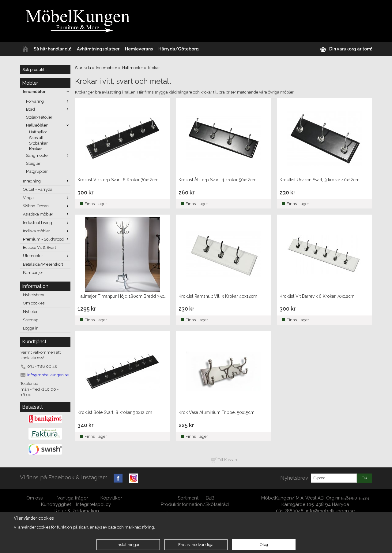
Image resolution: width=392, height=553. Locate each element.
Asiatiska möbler (38, 214)
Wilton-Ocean (36, 206)
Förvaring (35, 101)
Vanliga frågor (72, 498)
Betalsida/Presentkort (43, 264)
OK (364, 478)
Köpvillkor (111, 498)
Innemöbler (34, 91)
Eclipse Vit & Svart (39, 247)
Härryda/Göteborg (178, 48)
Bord (30, 109)
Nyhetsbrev (33, 295)
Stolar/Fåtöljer (39, 117)
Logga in (31, 328)
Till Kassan (227, 459)
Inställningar (128, 544)
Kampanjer (33, 272)
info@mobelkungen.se (330, 511)
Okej (264, 544)
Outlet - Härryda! (38, 189)
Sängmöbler (37, 155)
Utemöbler (33, 255)
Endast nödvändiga (195, 544)
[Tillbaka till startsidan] (25, 49)
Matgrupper (37, 171)
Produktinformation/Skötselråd (195, 504)
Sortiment (188, 498)
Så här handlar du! (52, 48)
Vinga (28, 197)
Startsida (83, 67)
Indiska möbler (36, 231)
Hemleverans (139, 48)
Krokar (35, 148)
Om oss (35, 498)
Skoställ (36, 137)
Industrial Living (37, 222)
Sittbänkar (38, 143)
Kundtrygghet (56, 504)
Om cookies (33, 303)
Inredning (32, 181)
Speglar (33, 163)
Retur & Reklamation (77, 511)
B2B (210, 498)
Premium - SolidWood (43, 239)
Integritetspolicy (93, 504)
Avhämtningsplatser (98, 48)
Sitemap (30, 320)
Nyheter (30, 311)
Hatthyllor (38, 132)
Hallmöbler (37, 125)
